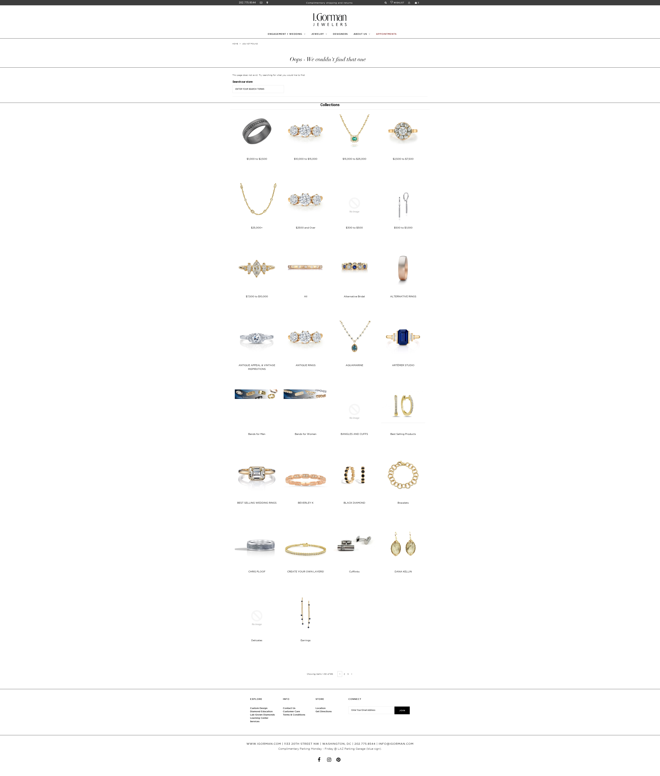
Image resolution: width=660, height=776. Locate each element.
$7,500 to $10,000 (257, 296)
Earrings (306, 640)
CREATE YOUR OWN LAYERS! (305, 571)
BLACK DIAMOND (354, 502)
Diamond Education (261, 711)
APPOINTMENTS (386, 34)
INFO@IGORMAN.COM (396, 743)
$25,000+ (257, 227)
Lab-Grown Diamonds (262, 714)
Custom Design (258, 708)
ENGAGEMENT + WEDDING (285, 34)
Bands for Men (256, 434)
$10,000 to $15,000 (305, 159)
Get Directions (324, 711)
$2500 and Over (305, 227)
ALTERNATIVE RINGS (403, 296)
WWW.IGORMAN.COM (263, 743)
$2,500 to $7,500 (403, 159)
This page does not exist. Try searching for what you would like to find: (268, 75)
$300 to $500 (354, 227)
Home (235, 44)
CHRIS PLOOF (256, 571)
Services (255, 721)
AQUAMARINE (354, 365)
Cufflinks (354, 571)
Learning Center (259, 718)
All (305, 296)
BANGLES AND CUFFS (354, 434)
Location (321, 708)
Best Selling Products (403, 434)
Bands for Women (305, 434)
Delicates (256, 640)
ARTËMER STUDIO (403, 365)
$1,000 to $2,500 (257, 159)
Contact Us (289, 708)
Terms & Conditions (294, 714)
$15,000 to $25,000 (354, 159)
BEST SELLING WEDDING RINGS (257, 502)
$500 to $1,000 (403, 227)
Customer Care (291, 711)
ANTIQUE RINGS (306, 365)
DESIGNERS (340, 34)
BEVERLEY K (306, 502)
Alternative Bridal (354, 296)
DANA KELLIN (403, 571)
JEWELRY (317, 34)
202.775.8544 (247, 2)
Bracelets (403, 502)
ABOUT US (360, 34)
